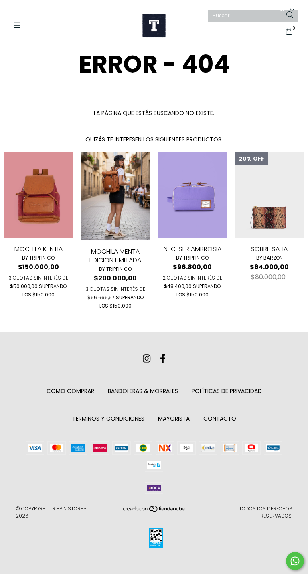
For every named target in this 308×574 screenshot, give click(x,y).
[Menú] (20, 25)
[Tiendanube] (154, 510)
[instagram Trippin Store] (146, 358)
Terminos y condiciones (108, 419)
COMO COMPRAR (70, 391)
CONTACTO (219, 419)
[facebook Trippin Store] (163, 358)
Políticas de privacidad (227, 391)
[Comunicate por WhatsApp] (295, 561)
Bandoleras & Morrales (143, 391)
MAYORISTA (174, 419)
